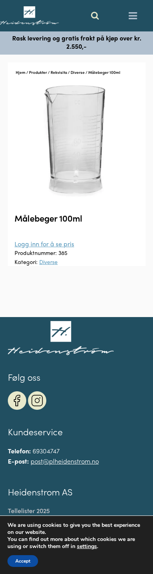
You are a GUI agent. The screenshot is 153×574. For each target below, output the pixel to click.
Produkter (38, 72)
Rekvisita (59, 72)
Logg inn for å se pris (44, 243)
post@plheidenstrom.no (65, 461)
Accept (22, 561)
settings (87, 546)
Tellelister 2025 (29, 510)
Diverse (78, 72)
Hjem (21, 72)
